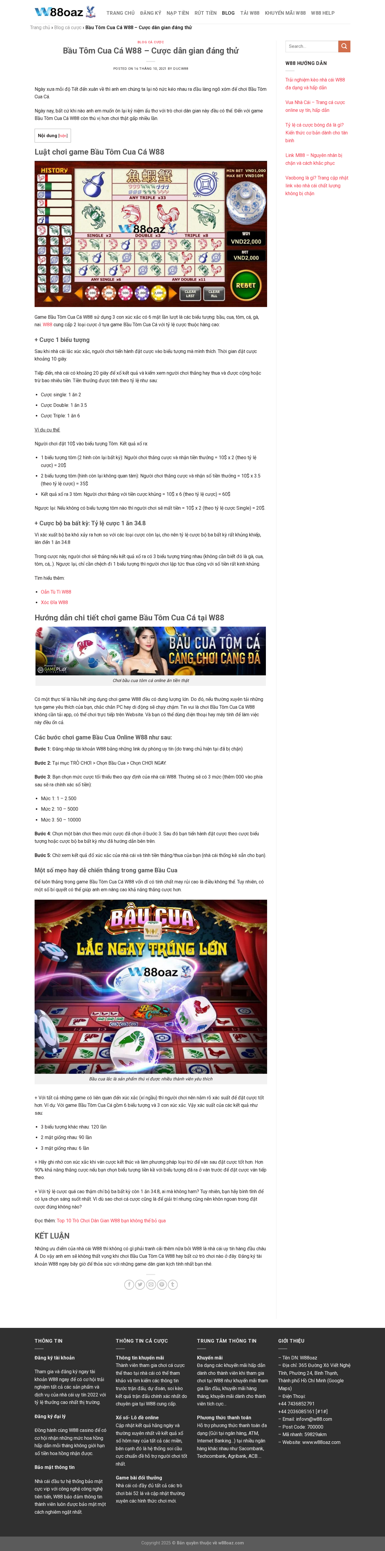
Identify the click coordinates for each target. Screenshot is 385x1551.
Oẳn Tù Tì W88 (56, 592)
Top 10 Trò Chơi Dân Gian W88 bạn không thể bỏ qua (111, 1221)
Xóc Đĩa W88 (54, 602)
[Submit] (344, 46)
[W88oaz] (66, 12)
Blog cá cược (150, 42)
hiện (62, 135)
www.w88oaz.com (321, 1442)
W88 (47, 324)
